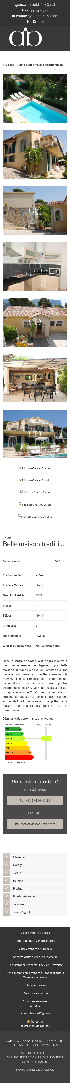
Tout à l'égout (21, 912)
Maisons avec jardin (35, 993)
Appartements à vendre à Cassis (35, 940)
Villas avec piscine (35, 985)
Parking (18, 880)
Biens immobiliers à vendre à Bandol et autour (35, 972)
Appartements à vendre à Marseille (35, 956)
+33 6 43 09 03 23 (37, 800)
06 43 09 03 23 (36, 10)
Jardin (17, 872)
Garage (17, 865)
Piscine (17, 888)
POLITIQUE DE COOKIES (24, 1057)
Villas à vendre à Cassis (35, 932)
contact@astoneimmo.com (37, 16)
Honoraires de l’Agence (35, 1013)
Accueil (9, 64)
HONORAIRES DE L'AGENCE (35, 1069)
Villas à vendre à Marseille (35, 948)
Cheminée (19, 857)
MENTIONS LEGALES (35, 1053)
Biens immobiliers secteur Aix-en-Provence (35, 965)
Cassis (7, 538)
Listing (20, 64)
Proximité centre (24, 896)
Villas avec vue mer (35, 977)
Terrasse (18, 904)
